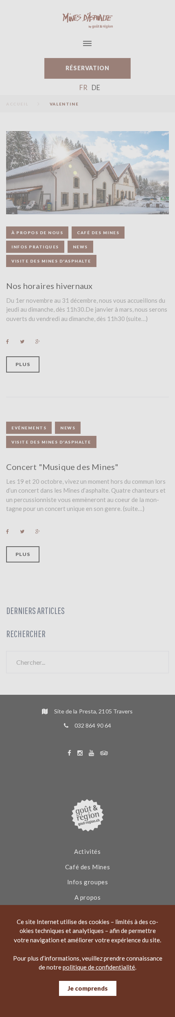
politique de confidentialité (99, 967)
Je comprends (88, 988)
